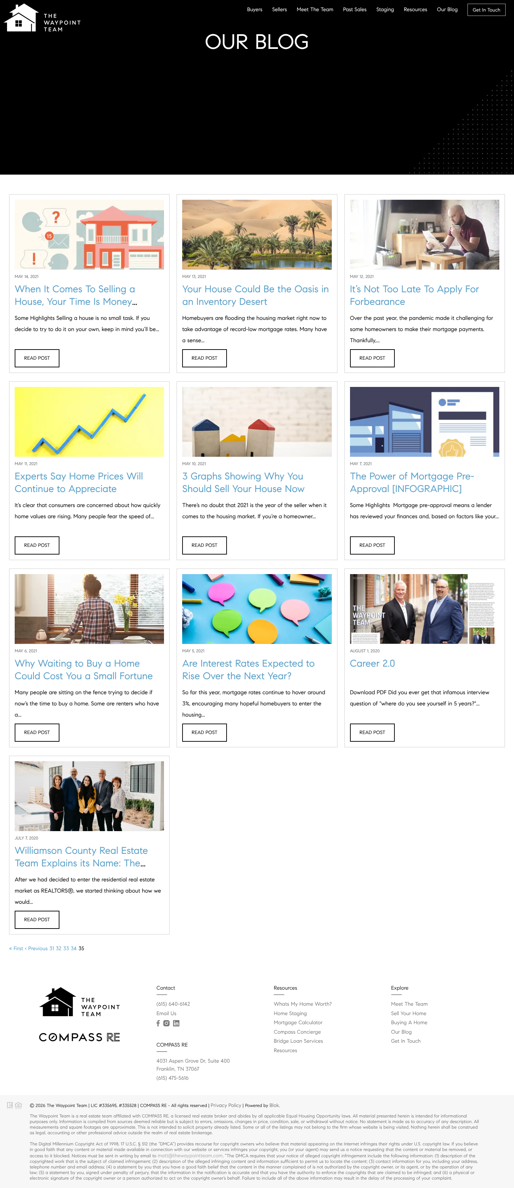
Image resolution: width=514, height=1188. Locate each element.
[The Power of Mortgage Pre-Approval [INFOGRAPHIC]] (424, 428)
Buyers (255, 9)
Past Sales (354, 9)
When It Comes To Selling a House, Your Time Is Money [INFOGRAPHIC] (75, 301)
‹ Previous (36, 949)
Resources (415, 9)
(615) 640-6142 (173, 1004)
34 (74, 949)
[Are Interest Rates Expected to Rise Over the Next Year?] (256, 615)
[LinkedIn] (176, 1023)
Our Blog (447, 9)
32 (58, 949)
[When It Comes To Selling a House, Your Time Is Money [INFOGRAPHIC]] (89, 240)
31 (51, 949)
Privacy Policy (226, 1105)
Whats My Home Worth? (303, 1004)
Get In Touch (486, 10)
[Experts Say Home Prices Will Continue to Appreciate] (89, 428)
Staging (385, 9)
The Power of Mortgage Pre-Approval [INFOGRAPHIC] (412, 482)
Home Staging (290, 1014)
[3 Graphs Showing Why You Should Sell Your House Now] (256, 428)
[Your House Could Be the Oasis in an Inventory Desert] (256, 240)
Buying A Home (409, 1023)
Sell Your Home (409, 1014)
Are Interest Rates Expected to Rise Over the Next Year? (248, 669)
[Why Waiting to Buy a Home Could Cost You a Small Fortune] (89, 615)
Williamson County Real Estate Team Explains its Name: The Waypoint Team (81, 863)
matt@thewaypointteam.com (190, 1155)
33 (66, 949)
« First (16, 949)
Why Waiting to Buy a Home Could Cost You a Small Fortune (84, 669)
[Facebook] (158, 1023)
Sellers (279, 9)
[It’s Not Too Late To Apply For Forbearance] (424, 240)
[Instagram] (166, 1023)
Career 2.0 (372, 663)
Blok (274, 1105)
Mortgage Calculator (298, 1023)
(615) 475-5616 (173, 1078)
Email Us (167, 1014)
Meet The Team (315, 9)
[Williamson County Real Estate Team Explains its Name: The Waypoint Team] (89, 798)
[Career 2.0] (424, 611)
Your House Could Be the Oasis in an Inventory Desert (255, 295)
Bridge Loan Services (298, 1041)
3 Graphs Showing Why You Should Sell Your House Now (243, 482)
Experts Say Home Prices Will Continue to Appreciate (79, 482)
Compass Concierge (297, 1032)
